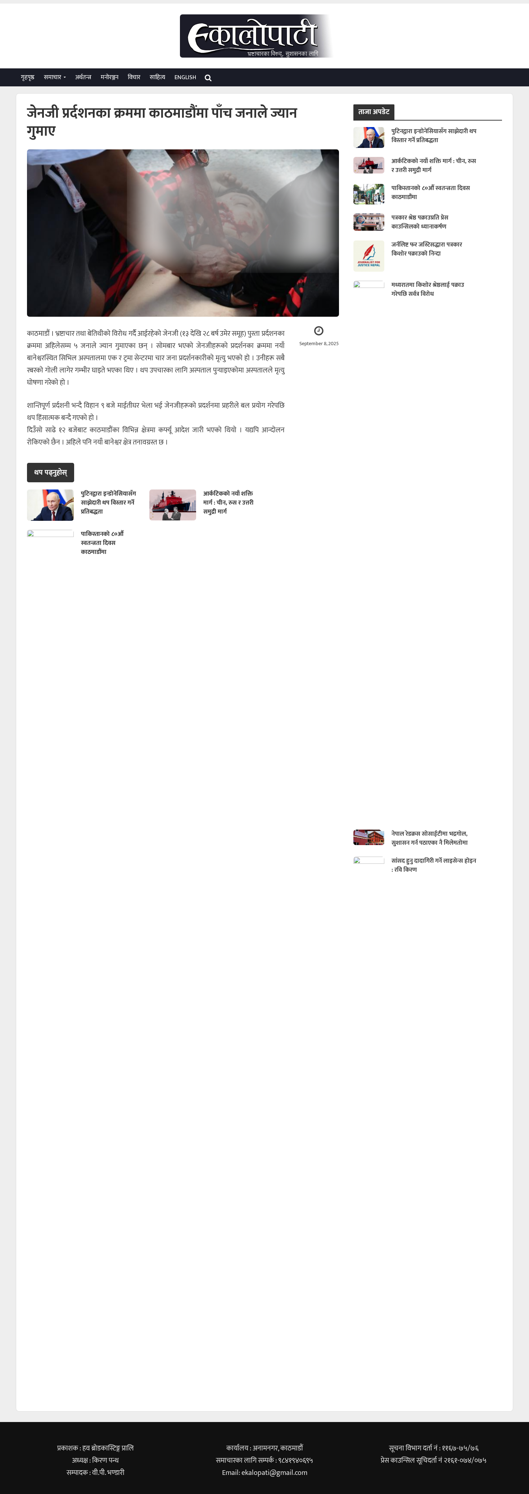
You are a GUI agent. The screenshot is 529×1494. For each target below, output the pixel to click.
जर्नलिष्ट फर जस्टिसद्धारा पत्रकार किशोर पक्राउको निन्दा (427, 249)
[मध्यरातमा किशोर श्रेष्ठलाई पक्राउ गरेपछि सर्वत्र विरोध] (369, 550)
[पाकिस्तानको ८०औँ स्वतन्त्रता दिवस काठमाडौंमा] (369, 194)
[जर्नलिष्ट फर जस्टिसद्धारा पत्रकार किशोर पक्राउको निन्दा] (369, 255)
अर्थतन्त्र (83, 77)
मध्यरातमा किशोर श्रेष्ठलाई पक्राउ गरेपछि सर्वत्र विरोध (428, 290)
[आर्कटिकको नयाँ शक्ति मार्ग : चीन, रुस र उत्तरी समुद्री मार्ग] (172, 504)
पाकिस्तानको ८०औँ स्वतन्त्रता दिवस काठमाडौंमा (102, 543)
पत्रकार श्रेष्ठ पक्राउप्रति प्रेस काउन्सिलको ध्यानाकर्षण (420, 222)
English (185, 77)
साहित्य (157, 77)
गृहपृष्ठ (28, 77)
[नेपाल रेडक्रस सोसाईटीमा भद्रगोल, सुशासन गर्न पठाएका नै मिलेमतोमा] (369, 837)
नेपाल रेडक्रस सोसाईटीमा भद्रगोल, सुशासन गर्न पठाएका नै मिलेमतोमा (430, 839)
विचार (134, 77)
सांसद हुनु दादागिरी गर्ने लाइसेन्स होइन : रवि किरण (434, 866)
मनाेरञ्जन (109, 77)
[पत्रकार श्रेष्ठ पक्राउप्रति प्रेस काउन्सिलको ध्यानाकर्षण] (369, 222)
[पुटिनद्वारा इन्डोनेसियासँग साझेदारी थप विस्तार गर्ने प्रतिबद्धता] (50, 504)
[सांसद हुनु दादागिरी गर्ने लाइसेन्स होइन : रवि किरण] (369, 1126)
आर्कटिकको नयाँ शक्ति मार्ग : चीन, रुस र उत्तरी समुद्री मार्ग (228, 502)
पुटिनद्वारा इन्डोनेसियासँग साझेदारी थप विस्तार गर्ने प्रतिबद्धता (108, 502)
